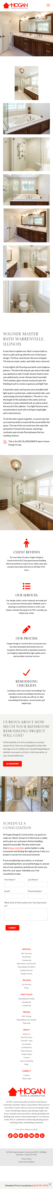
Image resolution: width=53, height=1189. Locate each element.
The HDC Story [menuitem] (26, 1037)
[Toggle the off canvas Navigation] (48, 5)
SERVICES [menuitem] (26, 949)
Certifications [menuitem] (26, 1047)
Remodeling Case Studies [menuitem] (26, 1020)
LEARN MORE (12, 763)
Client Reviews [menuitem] (26, 1051)
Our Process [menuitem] (26, 984)
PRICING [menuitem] (26, 1012)
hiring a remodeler (15, 848)
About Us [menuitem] (26, 1034)
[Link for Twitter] (21, 1135)
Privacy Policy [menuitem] (27, 1159)
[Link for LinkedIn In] (37, 1135)
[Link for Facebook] (15, 1135)
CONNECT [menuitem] (26, 1071)
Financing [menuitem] (26, 1023)
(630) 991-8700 (40, 1185)
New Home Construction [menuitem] (26, 963)
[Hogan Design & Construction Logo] (15, 5)
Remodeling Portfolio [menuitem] (26, 999)
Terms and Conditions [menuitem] (27, 1162)
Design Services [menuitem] (26, 970)
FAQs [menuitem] (26, 988)
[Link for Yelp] (42, 1135)
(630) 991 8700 (31, 1155)
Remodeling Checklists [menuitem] (26, 967)
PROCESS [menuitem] (27, 980)
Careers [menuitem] (26, 1057)
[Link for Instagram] (26, 1135)
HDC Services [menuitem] (26, 953)
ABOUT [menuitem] (26, 1030)
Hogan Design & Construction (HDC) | (26, 1152)
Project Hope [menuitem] (26, 1054)
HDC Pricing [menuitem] (26, 1016)
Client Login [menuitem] (26, 1078)
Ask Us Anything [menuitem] (26, 1061)
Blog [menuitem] (26, 1064)
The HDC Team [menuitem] (27, 1041)
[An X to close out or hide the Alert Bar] (50, 1184)
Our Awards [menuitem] (26, 1044)
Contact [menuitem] (26, 1075)
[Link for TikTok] (10, 1135)
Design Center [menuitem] (26, 974)
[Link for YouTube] (31, 1135)
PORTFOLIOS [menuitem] (26, 994)
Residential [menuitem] (26, 957)
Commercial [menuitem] (26, 960)
